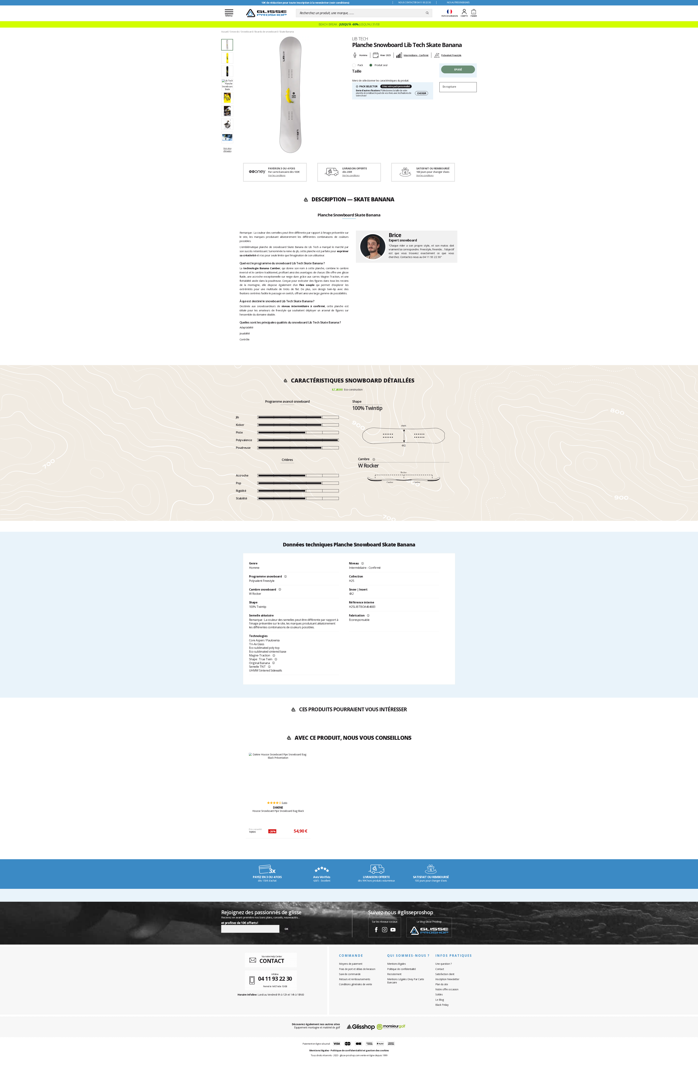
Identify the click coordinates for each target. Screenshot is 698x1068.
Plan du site (441, 984)
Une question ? (443, 963)
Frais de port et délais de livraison (357, 969)
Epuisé (458, 69)
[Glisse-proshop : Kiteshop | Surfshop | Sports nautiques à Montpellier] (266, 13)
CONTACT (271, 961)
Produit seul (380, 65)
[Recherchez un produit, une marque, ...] (427, 13)
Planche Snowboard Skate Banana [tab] (349, 215)
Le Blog (439, 999)
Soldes (439, 994)
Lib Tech (360, 39)
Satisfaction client (444, 974)
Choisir (421, 93)
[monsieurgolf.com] (391, 1026)
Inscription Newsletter (447, 979)
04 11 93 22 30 (432, 257)
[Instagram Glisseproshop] (384, 930)
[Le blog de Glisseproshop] (429, 930)
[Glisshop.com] (361, 1026)
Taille (356, 71)
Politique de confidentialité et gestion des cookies (360, 1050)
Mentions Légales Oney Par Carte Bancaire (405, 980)
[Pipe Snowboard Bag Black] (278, 775)
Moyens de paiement (350, 963)
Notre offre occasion (446, 989)
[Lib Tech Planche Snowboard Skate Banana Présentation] (290, 95)
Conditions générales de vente (355, 984)
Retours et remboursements (354, 979)
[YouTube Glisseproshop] (393, 930)
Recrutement (394, 974)
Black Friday (441, 1004)
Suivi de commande (350, 974)
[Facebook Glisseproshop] (376, 930)
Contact (439, 969)
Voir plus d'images (227, 149)
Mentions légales (396, 963)
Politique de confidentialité (401, 969)
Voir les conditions (276, 175)
